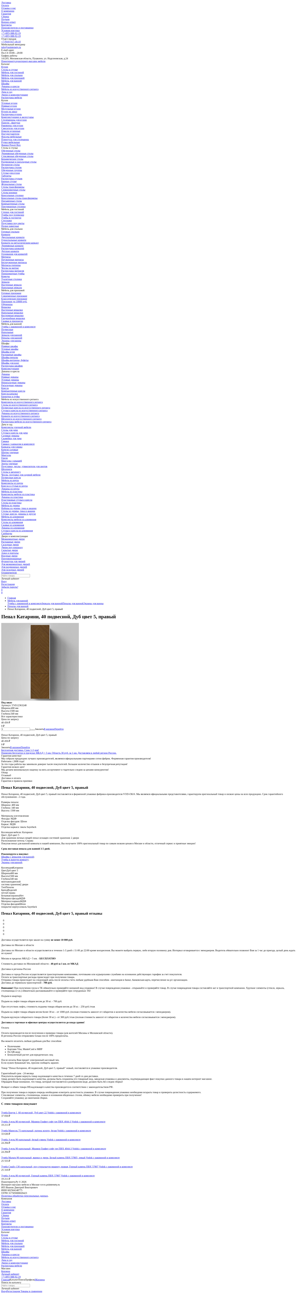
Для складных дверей (12, 569)
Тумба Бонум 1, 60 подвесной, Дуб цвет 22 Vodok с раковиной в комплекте (41, 1112)
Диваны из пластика (12, 497)
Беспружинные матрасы (14, 262)
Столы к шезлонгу (11, 472)
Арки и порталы (10, 553)
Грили (4, 458)
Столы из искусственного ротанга (19, 405)
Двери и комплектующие (14, 1263)
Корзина (5, 1271)
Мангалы (6, 455)
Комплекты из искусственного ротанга (22, 402)
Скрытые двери (9, 550)
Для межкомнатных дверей (15, 564)
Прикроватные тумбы (13, 273)
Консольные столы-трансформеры (19, 198)
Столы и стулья (9, 1237)
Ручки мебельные (10, 142)
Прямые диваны (9, 377)
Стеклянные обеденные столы (17, 156)
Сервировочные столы (13, 189)
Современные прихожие (14, 296)
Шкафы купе (8, 352)
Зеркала (5, 282)
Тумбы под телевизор (12, 215)
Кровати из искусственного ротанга (20, 416)
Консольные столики (12, 195)
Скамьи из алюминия (12, 525)
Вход (4, 581)
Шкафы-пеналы (9, 357)
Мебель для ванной (17, 600)
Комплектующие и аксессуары (17, 117)
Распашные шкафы (11, 354)
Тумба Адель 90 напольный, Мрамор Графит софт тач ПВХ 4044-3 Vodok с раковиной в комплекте (53, 1148)
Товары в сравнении (31, 1291)
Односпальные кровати (13, 240)
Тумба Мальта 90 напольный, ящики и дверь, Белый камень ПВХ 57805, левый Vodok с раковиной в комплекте (60, 1157)
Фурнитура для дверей (13, 561)
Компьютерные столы (13, 203)
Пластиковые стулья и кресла (16, 500)
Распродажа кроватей (12, 248)
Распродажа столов (11, 167)
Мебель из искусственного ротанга (19, 1257)
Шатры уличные (10, 452)
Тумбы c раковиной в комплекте (18, 326)
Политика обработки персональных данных (24, 1195)
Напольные (7, 332)
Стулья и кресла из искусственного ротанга (24, 410)
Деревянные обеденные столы (17, 153)
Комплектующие (10, 368)
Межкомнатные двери (13, 539)
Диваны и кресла (10, 1254)
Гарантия (6, 13)
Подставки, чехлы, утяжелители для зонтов (24, 466)
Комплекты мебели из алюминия (18, 519)
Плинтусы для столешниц (15, 139)
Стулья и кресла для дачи (14, 433)
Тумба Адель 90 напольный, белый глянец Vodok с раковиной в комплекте (41, 1139)
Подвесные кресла (11, 477)
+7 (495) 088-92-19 (11, 33)
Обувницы (7, 304)
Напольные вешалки (12, 312)
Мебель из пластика (11, 491)
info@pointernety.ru (11, 47)
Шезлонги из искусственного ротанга (21, 419)
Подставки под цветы (12, 223)
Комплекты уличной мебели (16, 427)
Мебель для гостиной (12, 1240)
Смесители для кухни (12, 128)
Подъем (5, 19)
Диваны (5, 374)
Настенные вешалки (12, 310)
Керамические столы (12, 159)
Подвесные (7, 329)
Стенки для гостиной (12, 212)
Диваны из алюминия (12, 528)
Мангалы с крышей (11, 460)
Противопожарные (11, 558)
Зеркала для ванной (11, 335)
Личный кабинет (10, 1274)
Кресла (5, 388)
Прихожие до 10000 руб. (14, 301)
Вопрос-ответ (8, 22)
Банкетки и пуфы (10, 396)
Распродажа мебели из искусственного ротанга (26, 421)
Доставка (6, 2)
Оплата (5, 5)
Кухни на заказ (9, 111)
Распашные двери (10, 542)
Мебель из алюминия (12, 516)
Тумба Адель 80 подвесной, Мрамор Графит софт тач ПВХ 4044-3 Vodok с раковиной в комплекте (53, 1121)
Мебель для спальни (12, 1243)
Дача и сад (6, 1260)
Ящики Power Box (11, 145)
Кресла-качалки (9, 393)
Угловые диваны (10, 379)
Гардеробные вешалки (13, 318)
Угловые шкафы (9, 349)
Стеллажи (6, 220)
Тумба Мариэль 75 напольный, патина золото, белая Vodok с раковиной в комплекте (46, 1130)
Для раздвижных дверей (14, 567)
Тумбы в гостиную (11, 217)
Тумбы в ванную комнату (14, 859)
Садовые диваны (10, 435)
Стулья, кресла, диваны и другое (18, 514)
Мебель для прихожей (13, 1246)
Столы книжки (9, 192)
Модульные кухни (11, 108)
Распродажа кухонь (11, 114)
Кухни (4, 1235)
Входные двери (9, 555)
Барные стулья (8, 181)
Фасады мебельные (11, 136)
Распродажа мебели (11, 1265)
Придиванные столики (13, 206)
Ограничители (9, 572)
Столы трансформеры (12, 187)
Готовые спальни (10, 231)
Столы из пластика (11, 502)
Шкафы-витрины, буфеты (15, 360)
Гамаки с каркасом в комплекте (18, 444)
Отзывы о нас (8, 8)
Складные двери (10, 544)
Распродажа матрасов (12, 270)
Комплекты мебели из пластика (18, 494)
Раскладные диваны (12, 385)
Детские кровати (10, 251)
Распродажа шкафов (12, 365)
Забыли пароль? (9, 587)
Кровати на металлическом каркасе (20, 243)
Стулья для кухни (10, 173)
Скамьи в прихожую (12, 321)
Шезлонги (6, 469)
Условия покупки (10, 30)
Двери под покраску (12, 547)
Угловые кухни (9, 103)
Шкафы (5, 1251)
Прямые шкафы (9, 346)
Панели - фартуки (10, 122)
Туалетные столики (11, 279)
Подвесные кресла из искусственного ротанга (25, 407)
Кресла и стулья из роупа (14, 486)
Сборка (5, 16)
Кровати (5, 234)
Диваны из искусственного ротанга (20, 413)
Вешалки (6, 307)
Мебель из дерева (10, 505)
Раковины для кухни (12, 125)
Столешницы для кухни (14, 120)
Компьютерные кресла (13, 391)
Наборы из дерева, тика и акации (18, 508)
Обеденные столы (10, 150)
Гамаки (5, 441)
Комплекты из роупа (12, 483)
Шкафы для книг (10, 363)
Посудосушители (10, 134)
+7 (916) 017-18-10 (11, 41)
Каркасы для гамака (11, 447)
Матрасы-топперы (11, 265)
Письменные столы (11, 201)
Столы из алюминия (12, 522)
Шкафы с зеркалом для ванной (17, 856)
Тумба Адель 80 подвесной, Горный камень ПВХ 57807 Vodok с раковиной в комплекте (48, 1175)
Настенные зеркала (11, 284)
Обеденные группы (11, 170)
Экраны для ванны (11, 340)
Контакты (6, 25)
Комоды (5, 276)
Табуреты (6, 175)
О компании (7, 11)
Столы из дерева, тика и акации (18, 511)
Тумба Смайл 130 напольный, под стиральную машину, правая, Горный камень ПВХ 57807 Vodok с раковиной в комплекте (67, 1166)
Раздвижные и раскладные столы (18, 162)
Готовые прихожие (11, 293)
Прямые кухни (9, 106)
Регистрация (8, 584)
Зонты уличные (9, 463)
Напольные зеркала (11, 287)
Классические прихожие (14, 298)
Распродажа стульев (11, 178)
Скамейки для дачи (11, 438)
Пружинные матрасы (12, 259)
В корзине (54, 729)
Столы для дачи (9, 430)
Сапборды (6, 533)
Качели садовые (9, 449)
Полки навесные (10, 226)
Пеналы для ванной (11, 338)
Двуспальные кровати (13, 237)
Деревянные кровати (12, 245)
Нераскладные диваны (13, 382)
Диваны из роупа (10, 488)
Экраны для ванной (11, 862)
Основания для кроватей (14, 254)
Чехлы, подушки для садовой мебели (21, 474)
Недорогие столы (10, 164)
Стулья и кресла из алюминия (17, 530)
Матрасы (6, 257)
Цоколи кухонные (10, 131)
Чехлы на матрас (10, 268)
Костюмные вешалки (12, 315)
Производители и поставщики (17, 27)
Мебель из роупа (10, 480)
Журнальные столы (11, 184)
